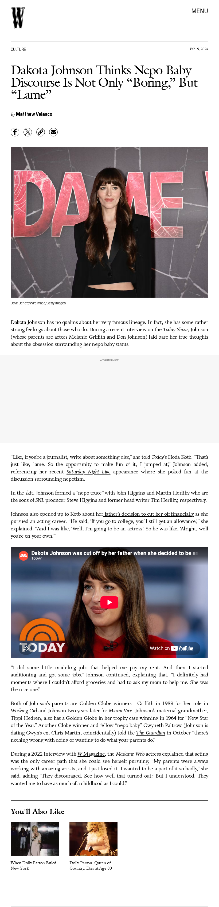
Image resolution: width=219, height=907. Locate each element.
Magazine (91, 754)
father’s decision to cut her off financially (148, 514)
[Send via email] (53, 132)
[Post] (28, 132)
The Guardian (150, 733)
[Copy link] (40, 132)
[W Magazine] (18, 17)
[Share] (15, 132)
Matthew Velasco (34, 114)
